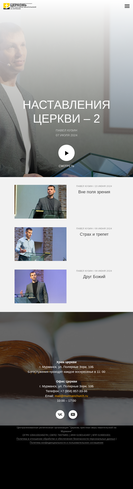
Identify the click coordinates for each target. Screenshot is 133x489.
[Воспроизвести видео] (66, 465)
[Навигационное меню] (127, 6)
